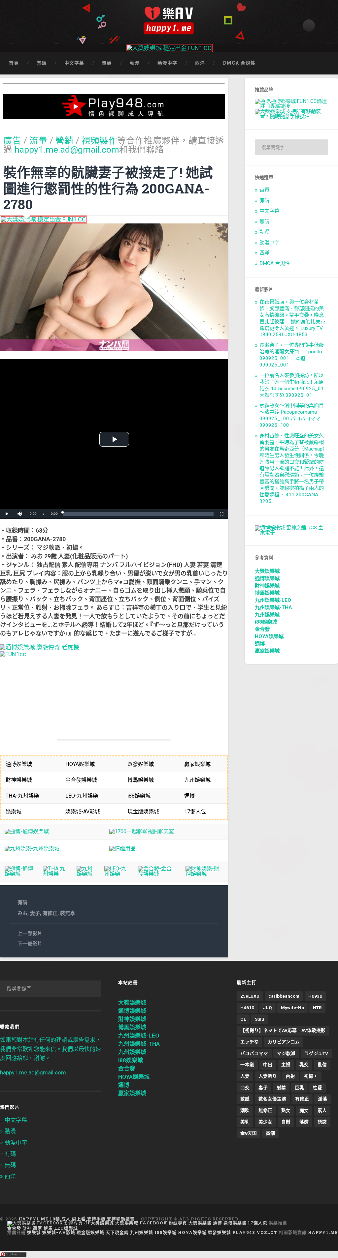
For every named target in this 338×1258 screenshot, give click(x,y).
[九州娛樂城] (86, 874)
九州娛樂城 (267, 615)
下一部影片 (29, 944)
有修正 (50, 913)
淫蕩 (322, 1098)
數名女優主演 (272, 1098)
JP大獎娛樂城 (99, 1222)
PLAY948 (243, 1232)
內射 (290, 1076)
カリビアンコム (284, 1041)
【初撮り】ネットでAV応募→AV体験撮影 (282, 1030)
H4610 (247, 1007)
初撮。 (311, 1076)
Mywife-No (292, 1007)
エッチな (249, 1041)
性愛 (317, 1087)
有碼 (42, 63)
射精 (281, 1087)
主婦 (285, 1064)
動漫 (135, 63)
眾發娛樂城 (219, 1232)
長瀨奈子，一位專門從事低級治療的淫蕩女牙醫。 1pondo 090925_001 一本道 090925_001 (291, 355)
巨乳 (299, 1087)
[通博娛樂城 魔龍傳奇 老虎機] (39, 647)
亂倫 (322, 1064)
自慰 (285, 1122)
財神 (27, 1228)
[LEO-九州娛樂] (116, 874)
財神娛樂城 (267, 586)
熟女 (285, 1110)
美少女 (265, 1122)
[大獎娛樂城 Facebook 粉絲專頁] (45, 1222)
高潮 (270, 1133)
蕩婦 (304, 1122)
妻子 (35, 913)
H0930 (315, 996)
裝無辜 (67, 913)
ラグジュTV (316, 1053)
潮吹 (245, 1110)
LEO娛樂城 (66, 1228)
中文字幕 (74, 63)
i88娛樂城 (266, 622)
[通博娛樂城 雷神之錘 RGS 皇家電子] (291, 533)
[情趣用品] (122, 848)
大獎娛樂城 (267, 571)
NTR (317, 1007)
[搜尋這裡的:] (291, 147)
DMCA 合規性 (239, 63)
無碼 (107, 63)
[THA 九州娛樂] (55, 874)
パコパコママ (254, 1053)
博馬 (48, 1228)
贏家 (37, 1228)
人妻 (245, 1076)
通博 (260, 644)
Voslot (267, 1232)
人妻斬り (267, 1076)
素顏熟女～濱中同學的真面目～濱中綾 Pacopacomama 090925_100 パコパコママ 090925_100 (291, 415)
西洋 (200, 63)
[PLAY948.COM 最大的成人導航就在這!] (114, 115)
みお (22, 913)
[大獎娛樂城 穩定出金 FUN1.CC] (169, 47)
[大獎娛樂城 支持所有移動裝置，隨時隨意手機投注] (291, 116)
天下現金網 (117, 1232)
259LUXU (249, 996)
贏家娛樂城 (267, 651)
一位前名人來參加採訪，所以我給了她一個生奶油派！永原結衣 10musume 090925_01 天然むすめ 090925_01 (291, 385)
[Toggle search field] (327, 63)
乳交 (304, 1064)
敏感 (245, 1098)
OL (243, 1019)
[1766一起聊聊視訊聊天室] (141, 831)
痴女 (304, 1110)
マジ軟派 (286, 1053)
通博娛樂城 (267, 578)
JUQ (267, 1007)
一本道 (247, 1064)
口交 (245, 1087)
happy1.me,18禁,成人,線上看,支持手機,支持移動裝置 (76, 1218)
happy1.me (323, 1232)
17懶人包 (257, 1222)
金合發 (262, 629)
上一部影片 (29, 933)
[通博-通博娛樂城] (27, 831)
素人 (322, 1110)
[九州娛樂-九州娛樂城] (32, 848)
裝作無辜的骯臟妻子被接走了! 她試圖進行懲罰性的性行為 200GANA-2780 (108, 188)
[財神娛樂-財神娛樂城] (205, 874)
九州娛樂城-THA (273, 607)
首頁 (14, 63)
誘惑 (322, 1122)
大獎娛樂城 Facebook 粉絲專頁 (151, 1222)
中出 (267, 1064)
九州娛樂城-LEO (273, 600)
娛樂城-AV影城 (58, 1232)
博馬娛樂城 (267, 593)
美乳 (245, 1122)
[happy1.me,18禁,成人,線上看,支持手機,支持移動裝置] (168, 20)
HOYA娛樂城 (269, 636)
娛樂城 (34, 1232)
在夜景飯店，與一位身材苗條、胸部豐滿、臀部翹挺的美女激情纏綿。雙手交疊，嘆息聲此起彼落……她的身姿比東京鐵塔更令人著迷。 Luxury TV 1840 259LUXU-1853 (292, 318)
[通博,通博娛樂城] (291, 106)
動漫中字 (167, 63)
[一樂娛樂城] (13, 654)
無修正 (265, 1110)
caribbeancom (283, 996)
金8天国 (248, 1133)
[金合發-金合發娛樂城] (157, 874)
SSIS (259, 1019)
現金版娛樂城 (90, 1232)
